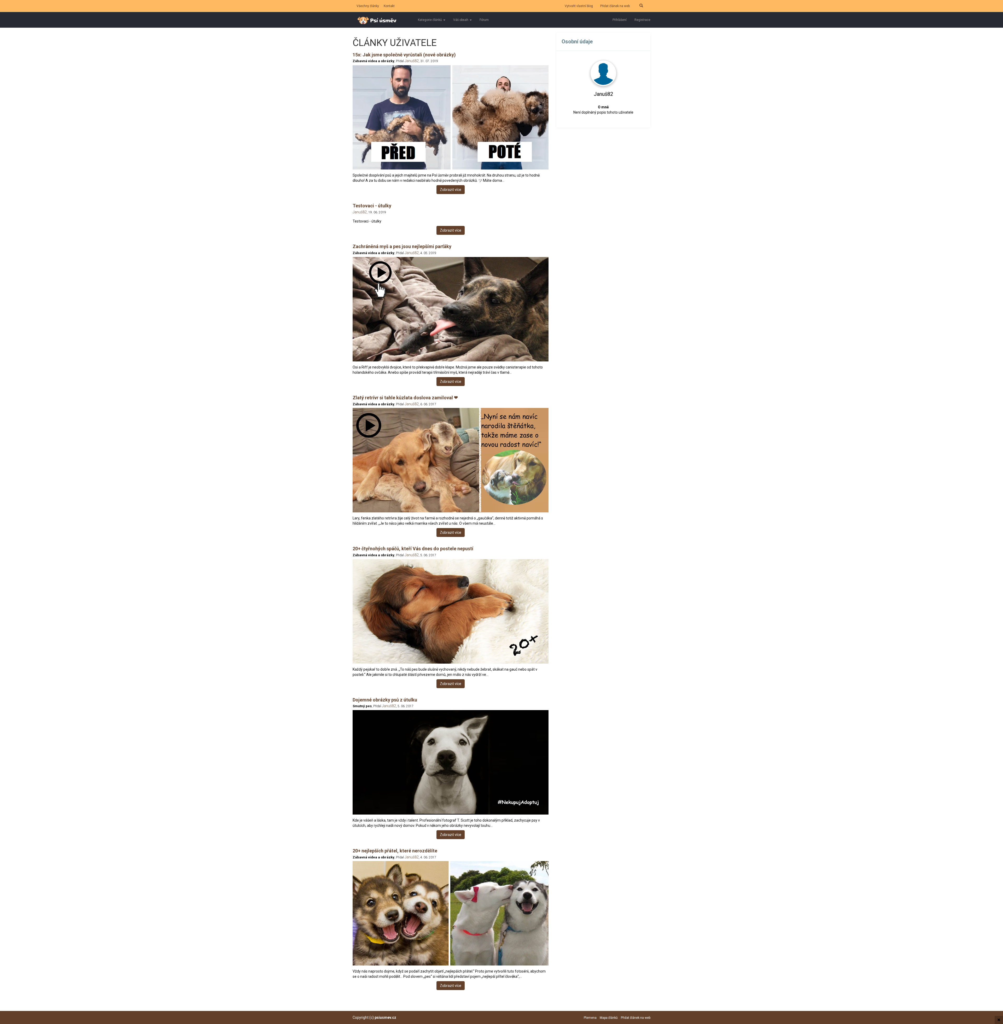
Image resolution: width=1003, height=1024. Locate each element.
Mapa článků (609, 1018)
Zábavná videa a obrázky (373, 61)
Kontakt (389, 6)
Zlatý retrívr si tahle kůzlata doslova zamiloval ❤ (405, 397)
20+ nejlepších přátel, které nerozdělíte (395, 850)
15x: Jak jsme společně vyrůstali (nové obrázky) (404, 54)
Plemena (590, 1018)
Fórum (484, 20)
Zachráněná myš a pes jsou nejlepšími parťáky (402, 246)
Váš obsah (461, 20)
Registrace (642, 20)
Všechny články (368, 6)
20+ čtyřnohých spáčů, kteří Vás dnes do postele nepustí (413, 548)
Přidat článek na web (615, 6)
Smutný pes (362, 706)
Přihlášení (620, 20)
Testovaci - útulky (372, 205)
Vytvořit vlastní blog (579, 6)
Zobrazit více (450, 190)
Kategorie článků (430, 20)
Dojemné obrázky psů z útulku (385, 700)
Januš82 (412, 61)
